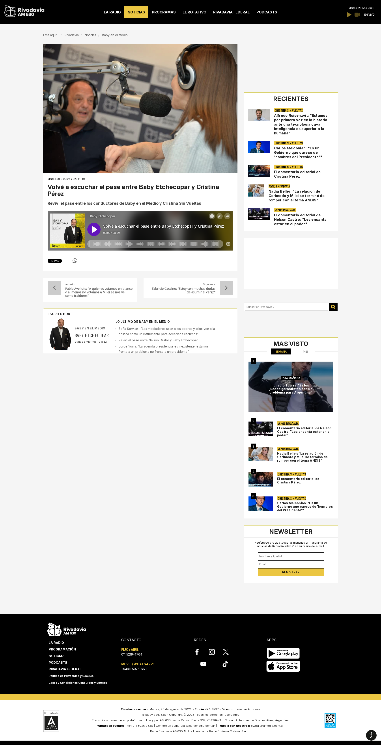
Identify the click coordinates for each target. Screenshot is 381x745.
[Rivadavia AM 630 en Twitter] (229, 652)
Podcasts (58, 662)
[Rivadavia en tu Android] (283, 653)
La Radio (56, 643)
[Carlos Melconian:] (260, 503)
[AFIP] (330, 720)
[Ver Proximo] (226, 288)
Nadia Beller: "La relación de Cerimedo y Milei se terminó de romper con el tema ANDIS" (297, 195)
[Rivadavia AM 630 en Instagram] (214, 652)
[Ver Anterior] (54, 288)
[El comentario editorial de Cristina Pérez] (260, 479)
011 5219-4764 (131, 654)
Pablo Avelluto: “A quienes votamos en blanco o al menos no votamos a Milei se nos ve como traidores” (99, 292)
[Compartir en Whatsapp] (75, 260)
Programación (62, 649)
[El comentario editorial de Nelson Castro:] (260, 429)
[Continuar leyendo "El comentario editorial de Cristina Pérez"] (259, 171)
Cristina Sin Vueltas (289, 110)
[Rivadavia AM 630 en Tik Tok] (225, 664)
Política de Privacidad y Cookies (71, 676)
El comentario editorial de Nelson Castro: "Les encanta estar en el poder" (300, 219)
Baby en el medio (90, 328)
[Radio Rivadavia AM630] (24, 10)
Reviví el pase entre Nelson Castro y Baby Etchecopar (158, 340)
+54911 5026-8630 (135, 669)
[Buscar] (333, 307)
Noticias (57, 656)
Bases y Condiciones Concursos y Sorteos (78, 682)
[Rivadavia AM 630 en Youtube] (203, 664)
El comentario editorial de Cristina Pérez (297, 174)
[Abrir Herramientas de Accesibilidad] (371, 735)
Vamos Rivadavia (279, 186)
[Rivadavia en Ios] (283, 666)
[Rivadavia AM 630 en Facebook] (199, 652)
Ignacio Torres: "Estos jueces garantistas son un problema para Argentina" (291, 388)
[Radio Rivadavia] (67, 629)
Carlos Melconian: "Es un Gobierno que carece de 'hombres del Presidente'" (298, 152)
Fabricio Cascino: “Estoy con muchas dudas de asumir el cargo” (183, 290)
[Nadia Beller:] (260, 454)
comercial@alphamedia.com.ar (193, 725)
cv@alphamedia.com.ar (267, 725)
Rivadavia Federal (65, 669)
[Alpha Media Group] (51, 721)
